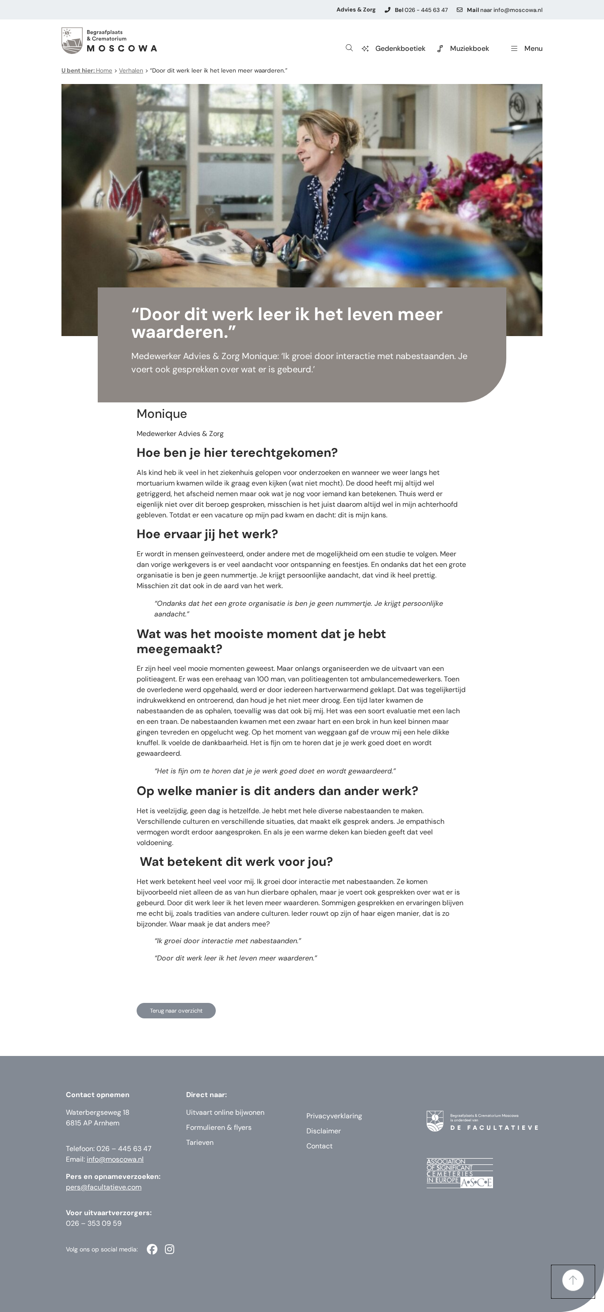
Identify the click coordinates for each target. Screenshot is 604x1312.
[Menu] (514, 48)
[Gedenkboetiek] (365, 48)
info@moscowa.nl (115, 1159)
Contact (319, 1146)
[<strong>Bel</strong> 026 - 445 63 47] (387, 10)
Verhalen (131, 70)
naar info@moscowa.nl (505, 10)
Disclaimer (323, 1131)
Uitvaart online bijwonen (225, 1112)
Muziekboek (469, 48)
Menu (533, 48)
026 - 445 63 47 (421, 10)
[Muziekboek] (439, 48)
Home (86, 70)
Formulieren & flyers (219, 1127)
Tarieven (200, 1142)
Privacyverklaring (334, 1116)
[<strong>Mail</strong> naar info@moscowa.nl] (460, 10)
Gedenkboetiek (400, 48)
